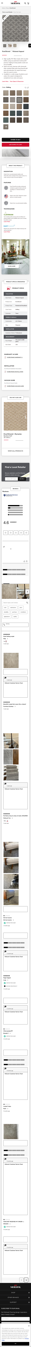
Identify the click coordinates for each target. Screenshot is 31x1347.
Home (3, 8)
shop (7, 8)
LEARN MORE (11, 266)
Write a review (18, 55)
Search (22, 479)
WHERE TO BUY (15, 140)
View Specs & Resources (17, 81)
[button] (27, 28)
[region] (15, 1335)
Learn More (5, 81)
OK (15, 1343)
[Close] (29, 1326)
